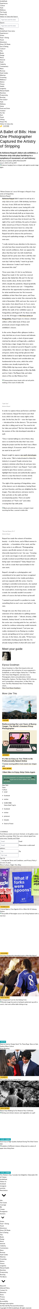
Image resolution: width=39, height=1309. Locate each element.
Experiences (4, 3)
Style (1, 8)
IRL (1, 1207)
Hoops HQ (3, 14)
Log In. (14, 805)
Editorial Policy (5, 1288)
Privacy (2, 1297)
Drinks (2, 35)
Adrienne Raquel (8, 198)
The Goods (3, 12)
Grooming (3, 77)
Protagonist (3, 1211)
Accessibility (4, 1301)
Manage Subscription (7, 1303)
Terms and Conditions (16, 860)
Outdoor (3, 111)
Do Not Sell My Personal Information (12, 1306)
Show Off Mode (5, 44)
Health (2, 86)
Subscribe (10, 17)
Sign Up (2, 858)
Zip (20, 851)
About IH (3, 1286)
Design (2, 55)
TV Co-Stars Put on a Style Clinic (10, 1080)
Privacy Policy (31, 860)
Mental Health (4, 91)
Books (2, 53)
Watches (3, 75)
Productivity (4, 95)
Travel (2, 40)
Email (20, 841)
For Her (2, 113)
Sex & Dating (4, 46)
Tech (1, 115)
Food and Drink (5, 108)
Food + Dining (4, 38)
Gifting (2, 119)
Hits (1, 1200)
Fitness (2, 84)
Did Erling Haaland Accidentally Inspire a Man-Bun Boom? (18, 956)
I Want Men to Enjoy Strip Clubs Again (18, 772)
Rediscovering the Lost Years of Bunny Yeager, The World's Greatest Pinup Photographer (19, 726)
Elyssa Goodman (7, 161)
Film (1, 51)
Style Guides (4, 73)
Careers (2, 1299)
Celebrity (3, 64)
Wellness (3, 10)
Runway (2, 71)
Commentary (4, 66)
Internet (2, 60)
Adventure (3, 42)
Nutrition (3, 93)
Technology (5, 906)
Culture (2, 6)
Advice (2, 82)
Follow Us (3, 17)
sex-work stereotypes (28, 455)
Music (2, 58)
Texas (4, 787)
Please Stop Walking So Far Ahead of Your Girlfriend (16, 1111)
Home (2, 106)
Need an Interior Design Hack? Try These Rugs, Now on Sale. (19, 1044)
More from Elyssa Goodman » (11, 688)
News (2, 69)
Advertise (3, 1292)
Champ (2, 1209)
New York (5, 785)
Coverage (3, 1205)
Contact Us (3, 1290)
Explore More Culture (7, 1046)
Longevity (3, 88)
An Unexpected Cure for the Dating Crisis (13, 1000)
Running (2, 97)
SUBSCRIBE (8, 803)
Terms (2, 1295)
